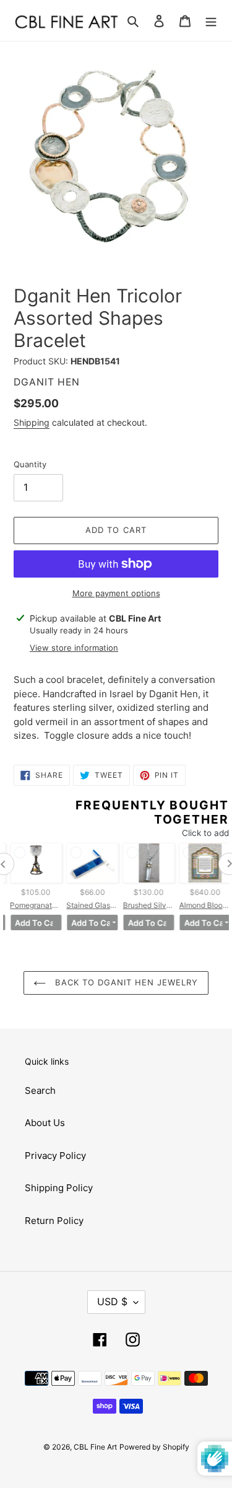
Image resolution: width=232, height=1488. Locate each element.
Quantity (30, 464)
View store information (74, 648)
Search (40, 1090)
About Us (45, 1123)
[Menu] (211, 20)
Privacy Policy (55, 1155)
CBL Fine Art (95, 1446)
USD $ (112, 1301)
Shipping (31, 422)
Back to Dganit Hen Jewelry (125, 982)
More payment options (116, 593)
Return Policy (54, 1220)
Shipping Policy (59, 1188)
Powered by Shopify (154, 1446)
